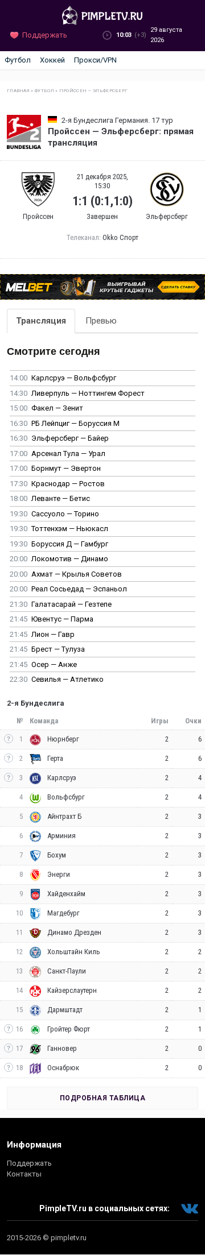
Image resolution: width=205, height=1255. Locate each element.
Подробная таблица (103, 1098)
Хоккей (52, 60)
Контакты (24, 1174)
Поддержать (29, 1163)
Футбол (18, 60)
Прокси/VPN (95, 60)
